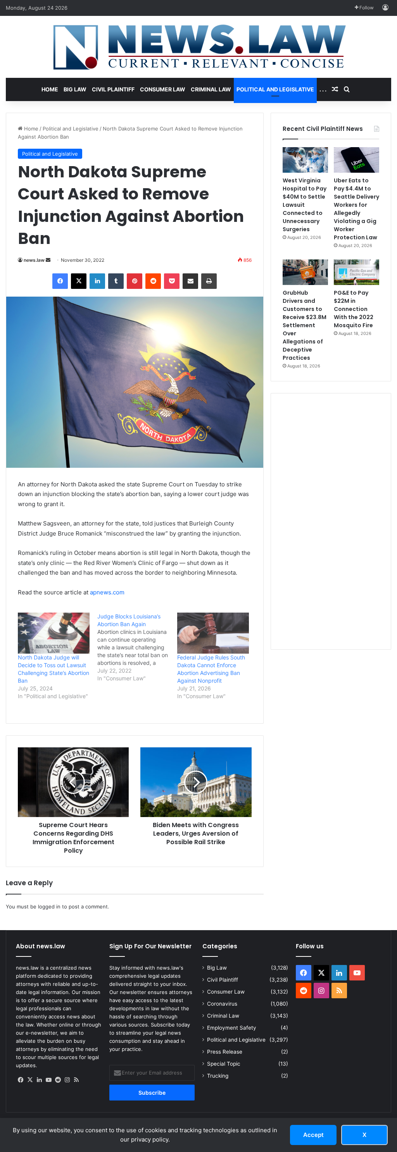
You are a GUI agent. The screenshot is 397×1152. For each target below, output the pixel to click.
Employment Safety (231, 1028)
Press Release (224, 1052)
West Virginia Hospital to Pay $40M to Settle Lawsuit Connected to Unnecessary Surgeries (304, 205)
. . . (322, 89)
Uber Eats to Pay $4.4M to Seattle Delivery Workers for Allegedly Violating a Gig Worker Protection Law (356, 209)
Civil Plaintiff (113, 89)
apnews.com (107, 592)
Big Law (75, 89)
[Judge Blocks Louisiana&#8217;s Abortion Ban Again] (137, 647)
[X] (30, 1080)
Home (49, 89)
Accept (313, 1134)
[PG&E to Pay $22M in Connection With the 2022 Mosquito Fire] (356, 272)
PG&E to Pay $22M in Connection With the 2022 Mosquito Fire (353, 309)
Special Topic (223, 1064)
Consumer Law (162, 89)
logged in (49, 906)
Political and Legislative (275, 89)
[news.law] (198, 47)
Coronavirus (222, 1004)
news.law (34, 260)
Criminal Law (211, 89)
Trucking (217, 1076)
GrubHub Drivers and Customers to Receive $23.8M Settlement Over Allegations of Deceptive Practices (304, 325)
